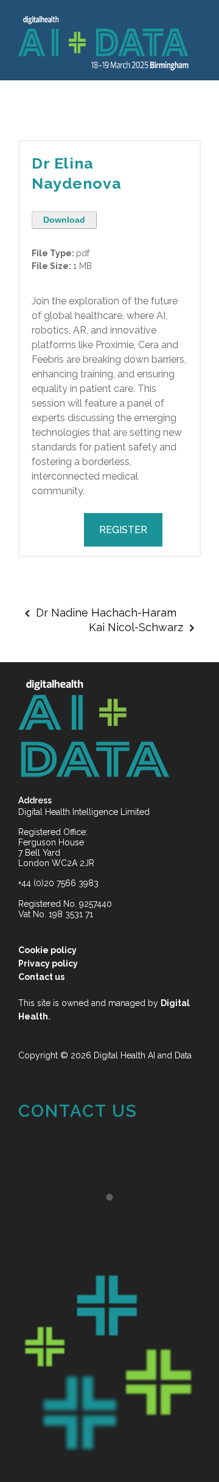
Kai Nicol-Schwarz (136, 627)
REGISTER (123, 530)
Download (64, 220)
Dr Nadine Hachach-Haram (106, 612)
